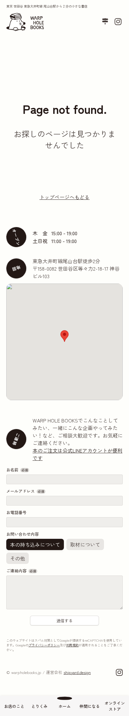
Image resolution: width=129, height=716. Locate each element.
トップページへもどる (64, 197)
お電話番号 (16, 512)
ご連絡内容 (21, 570)
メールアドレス (25, 491)
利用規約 (72, 644)
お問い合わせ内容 (22, 534)
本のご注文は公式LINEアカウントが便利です (77, 454)
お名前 (17, 470)
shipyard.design (77, 672)
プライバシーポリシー (44, 644)
